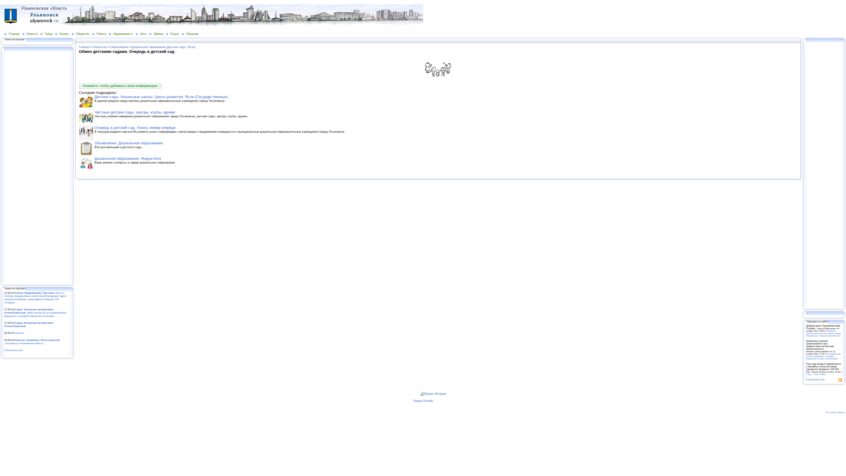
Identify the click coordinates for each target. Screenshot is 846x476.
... (226, 100)
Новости (32, 33)
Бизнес (64, 33)
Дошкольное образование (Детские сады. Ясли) (163, 47)
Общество (83, 33)
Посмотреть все (13, 350)
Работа (101, 33)
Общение (192, 33)
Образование (119, 47)
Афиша (158, 33)
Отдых (174, 33)
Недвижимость (123, 33)
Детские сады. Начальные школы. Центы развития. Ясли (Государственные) (161, 97)
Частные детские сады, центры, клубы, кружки (135, 112)
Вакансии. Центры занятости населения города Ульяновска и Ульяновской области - (823, 333)
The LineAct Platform (835, 412)
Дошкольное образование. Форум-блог (128, 158)
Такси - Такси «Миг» (816, 374)
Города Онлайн (423, 400)
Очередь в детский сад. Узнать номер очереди (135, 128)
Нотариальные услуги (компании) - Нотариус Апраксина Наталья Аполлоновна (823, 356)
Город (48, 33)
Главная (14, 33)
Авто (143, 33)
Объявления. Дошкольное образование (129, 143)
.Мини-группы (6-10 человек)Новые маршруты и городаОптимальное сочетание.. (35, 312)
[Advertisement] (37, 167)
